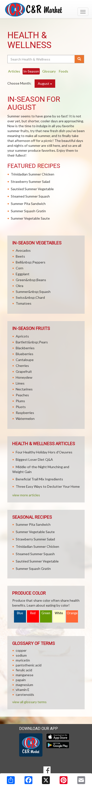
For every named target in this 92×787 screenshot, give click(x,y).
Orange (72, 613)
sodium (21, 655)
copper (21, 650)
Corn (19, 268)
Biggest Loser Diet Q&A (34, 459)
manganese (24, 675)
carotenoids (25, 694)
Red (33, 613)
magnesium (24, 685)
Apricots (22, 336)
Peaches (22, 395)
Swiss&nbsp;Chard (30, 297)
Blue (20, 613)
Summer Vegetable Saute (30, 218)
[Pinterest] (63, 780)
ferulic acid (24, 670)
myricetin (23, 660)
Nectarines (24, 389)
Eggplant (22, 274)
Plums (20, 401)
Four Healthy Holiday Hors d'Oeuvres (44, 452)
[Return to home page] (46, 9)
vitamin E (22, 689)
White (59, 613)
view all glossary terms (29, 702)
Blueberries (24, 354)
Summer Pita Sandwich (28, 203)
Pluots (21, 407)
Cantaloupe (25, 360)
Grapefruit (24, 371)
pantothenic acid (28, 665)
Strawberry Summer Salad (30, 181)
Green (45, 613)
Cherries (22, 365)
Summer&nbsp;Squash (33, 291)
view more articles (26, 495)
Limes (20, 383)
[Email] (81, 780)
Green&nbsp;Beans (31, 280)
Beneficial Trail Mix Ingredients (39, 479)
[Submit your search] (79, 59)
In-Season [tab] (31, 71)
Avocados (23, 250)
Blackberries (25, 348)
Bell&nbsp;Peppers (30, 262)
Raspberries (25, 413)
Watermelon (25, 418)
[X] (46, 780)
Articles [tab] (14, 71)
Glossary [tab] (49, 71)
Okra (19, 286)
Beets (20, 256)
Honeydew (24, 377)
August (44, 83)
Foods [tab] (63, 71)
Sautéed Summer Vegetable (32, 189)
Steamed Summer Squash (30, 196)
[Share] (11, 780)
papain (21, 680)
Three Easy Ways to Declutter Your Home (48, 486)
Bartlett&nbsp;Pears (32, 342)
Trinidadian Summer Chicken (32, 174)
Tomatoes (23, 303)
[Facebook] (28, 780)
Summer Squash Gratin (28, 211)
